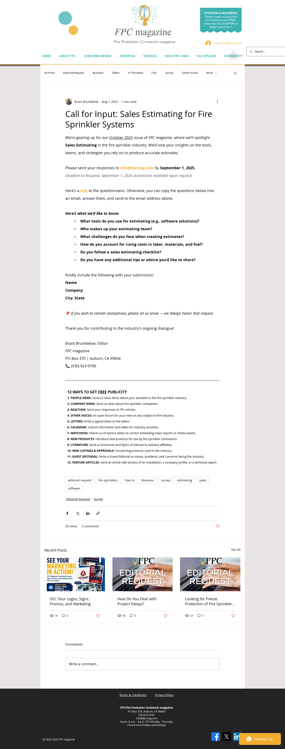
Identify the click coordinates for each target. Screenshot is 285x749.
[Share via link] (98, 513)
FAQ (154, 73)
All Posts (49, 73)
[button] (235, 73)
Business (98, 73)
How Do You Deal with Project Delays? (136, 601)
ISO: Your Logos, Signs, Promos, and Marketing (70, 601)
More (209, 73)
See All (236, 550)
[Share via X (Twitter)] (77, 513)
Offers (116, 73)
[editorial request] (142, 574)
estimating (184, 480)
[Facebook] (215, 736)
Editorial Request (73, 73)
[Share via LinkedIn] (88, 513)
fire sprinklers (108, 480)
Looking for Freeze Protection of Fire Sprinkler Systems (208, 601)
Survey (169, 73)
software (74, 488)
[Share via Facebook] (67, 513)
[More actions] (217, 101)
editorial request (79, 480)
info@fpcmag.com (146, 718)
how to (129, 480)
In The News (135, 73)
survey (165, 480)
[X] (226, 736)
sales (202, 480)
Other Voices (190, 73)
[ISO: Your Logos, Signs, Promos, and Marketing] (75, 574)
